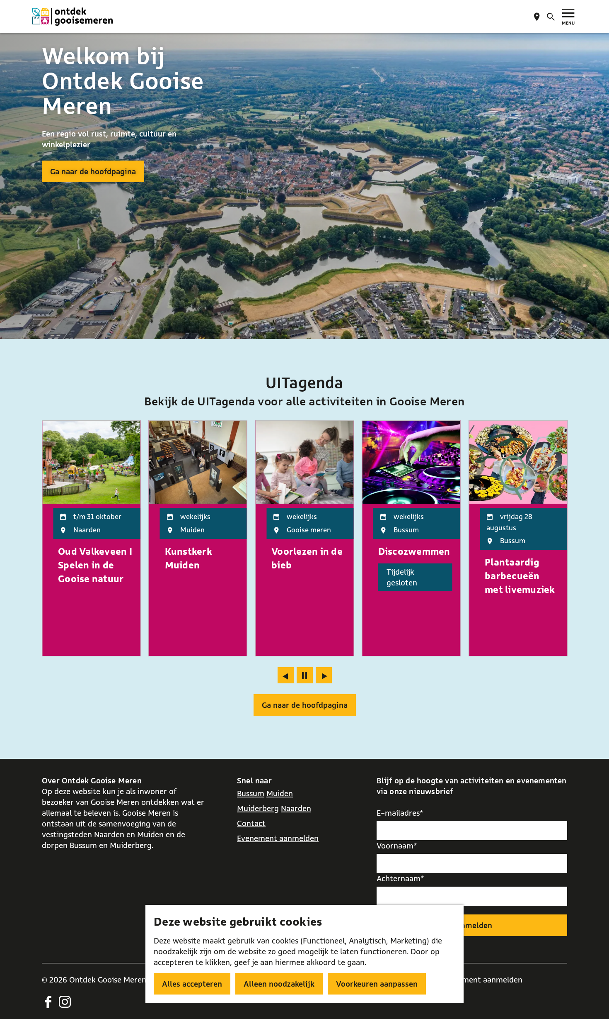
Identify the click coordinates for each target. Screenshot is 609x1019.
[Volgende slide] (324, 675)
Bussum (250, 793)
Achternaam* (400, 878)
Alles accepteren (192, 983)
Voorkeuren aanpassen (377, 983)
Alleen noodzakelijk (279, 983)
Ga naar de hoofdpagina (93, 171)
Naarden (296, 808)
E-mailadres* (400, 812)
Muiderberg (258, 808)
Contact (251, 823)
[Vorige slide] (286, 675)
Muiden (279, 793)
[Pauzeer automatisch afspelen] (305, 675)
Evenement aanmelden (278, 838)
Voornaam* (397, 845)
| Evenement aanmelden (479, 979)
